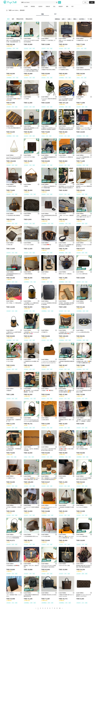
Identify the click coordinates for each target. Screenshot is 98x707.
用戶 (55, 14)
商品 (42, 14)
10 (59, 608)
